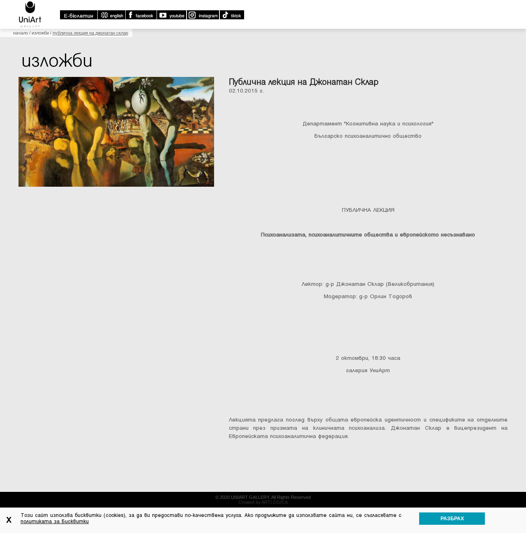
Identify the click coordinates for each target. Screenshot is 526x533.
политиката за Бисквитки (55, 521)
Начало (20, 32)
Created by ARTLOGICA (263, 502)
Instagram (202, 14)
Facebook (141, 14)
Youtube (171, 14)
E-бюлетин (78, 16)
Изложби (40, 32)
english (111, 14)
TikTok (231, 14)
